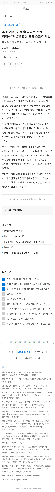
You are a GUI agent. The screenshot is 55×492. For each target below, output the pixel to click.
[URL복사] (20, 64)
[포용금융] (8, 247)
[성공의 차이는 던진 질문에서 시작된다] (21, 252)
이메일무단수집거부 (40, 351)
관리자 (37, 358)
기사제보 (28, 358)
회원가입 (42, 2)
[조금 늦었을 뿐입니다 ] (14, 236)
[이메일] (10, 57)
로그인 (50, 2)
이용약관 (9, 351)
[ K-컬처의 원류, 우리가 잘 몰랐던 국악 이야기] (24, 241)
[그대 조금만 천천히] (13, 231)
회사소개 (18, 358)
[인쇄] (4, 57)
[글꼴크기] (16, 57)
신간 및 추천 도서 (11, 25)
